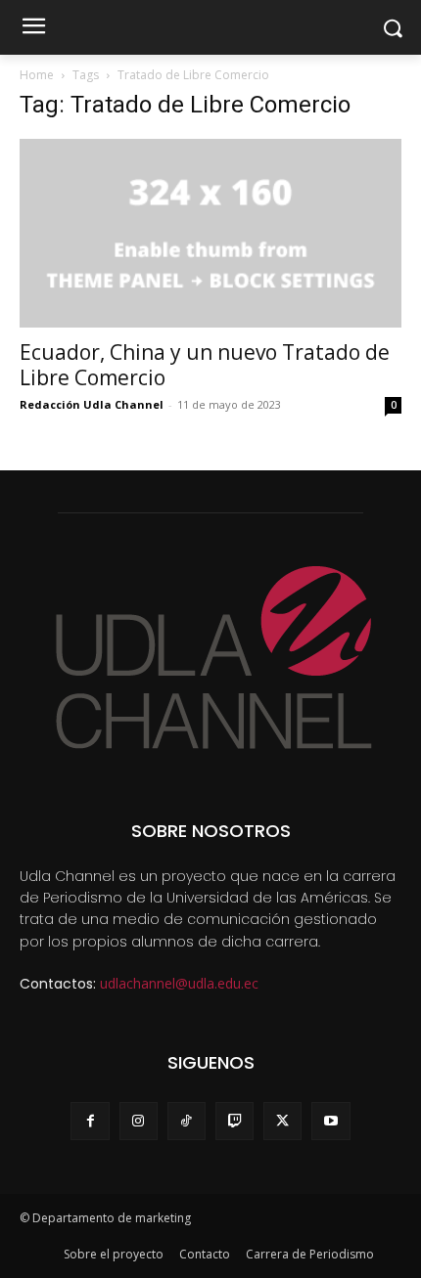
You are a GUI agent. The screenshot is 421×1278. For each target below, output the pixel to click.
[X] (282, 1121)
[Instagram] (138, 1121)
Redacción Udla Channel (92, 404)
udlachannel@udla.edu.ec (179, 983)
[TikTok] (186, 1121)
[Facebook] (89, 1121)
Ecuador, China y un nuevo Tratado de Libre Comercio (205, 364)
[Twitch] (234, 1121)
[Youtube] (330, 1121)
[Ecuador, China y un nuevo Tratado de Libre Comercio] (210, 233)
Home (37, 74)
